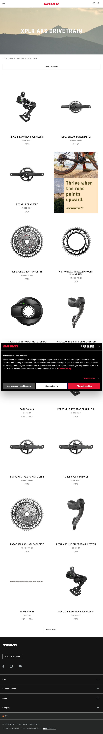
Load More (51, 629)
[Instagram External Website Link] (11, 667)
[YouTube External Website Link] (20, 667)
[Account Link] (98, 4)
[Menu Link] (4, 4)
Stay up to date (12, 656)
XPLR (29, 59)
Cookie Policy (64, 369)
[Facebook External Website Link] (3, 667)
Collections (20, 59)
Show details (89, 378)
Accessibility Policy (34, 728)
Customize (50, 386)
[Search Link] (94, 4)
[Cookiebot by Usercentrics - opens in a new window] (83, 346)
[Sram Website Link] (51, 4)
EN (6, 716)
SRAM (5, 59)
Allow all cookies (84, 386)
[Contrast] (45, 728)
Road (11, 59)
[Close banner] (99, 346)
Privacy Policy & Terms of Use (14, 728)
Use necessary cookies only (19, 386)
